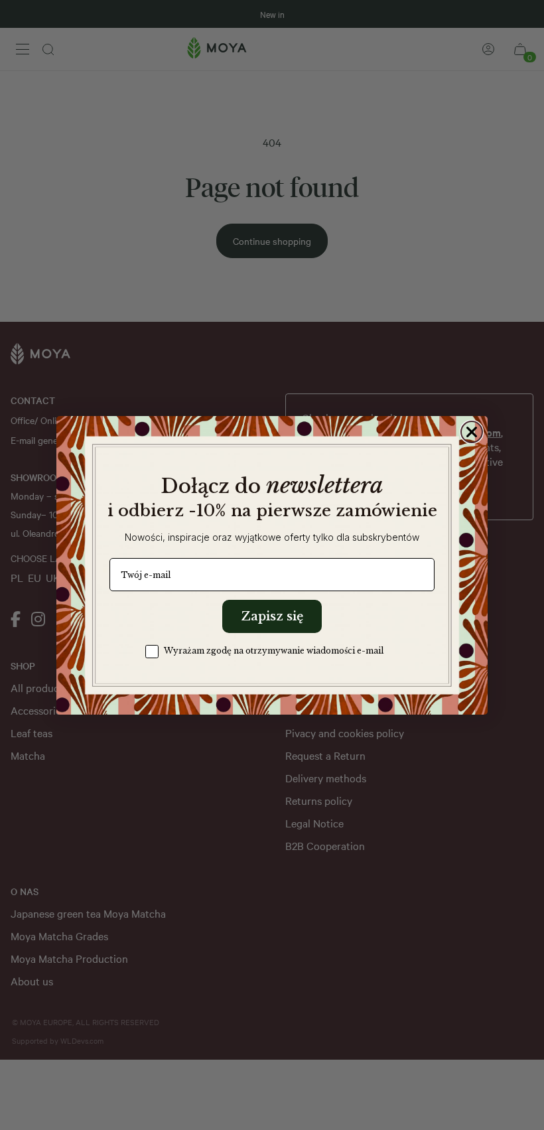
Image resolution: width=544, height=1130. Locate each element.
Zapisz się (272, 616)
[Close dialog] (471, 432)
